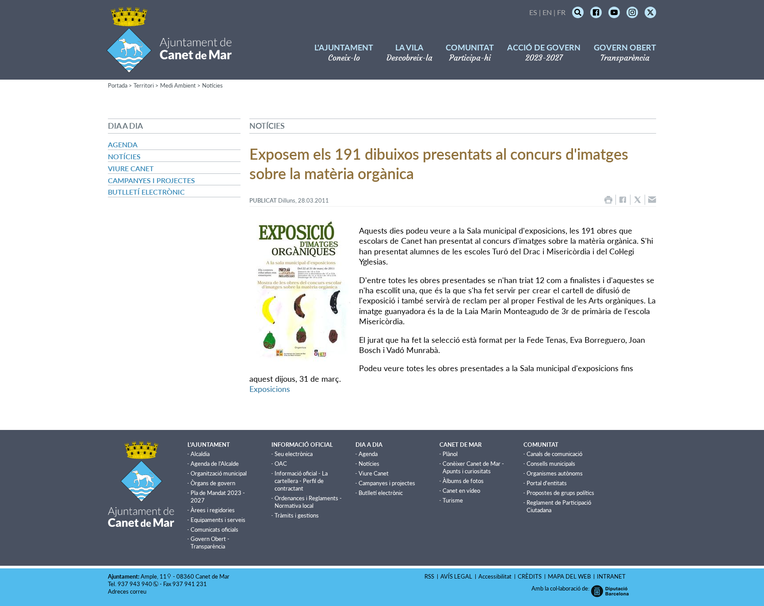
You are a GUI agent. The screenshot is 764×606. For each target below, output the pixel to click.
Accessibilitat (495, 576)
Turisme (453, 500)
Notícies (212, 85)
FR (561, 12)
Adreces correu (128, 591)
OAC (281, 463)
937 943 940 (135, 583)
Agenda (123, 144)
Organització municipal (219, 473)
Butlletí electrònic (146, 192)
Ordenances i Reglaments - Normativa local (308, 502)
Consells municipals (551, 463)
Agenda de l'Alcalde (215, 463)
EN (547, 12)
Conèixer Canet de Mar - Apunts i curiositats (473, 467)
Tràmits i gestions (297, 515)
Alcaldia (200, 453)
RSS (429, 576)
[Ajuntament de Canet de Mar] (169, 67)
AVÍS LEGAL (456, 576)
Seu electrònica (294, 453)
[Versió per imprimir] (608, 200)
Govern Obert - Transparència (210, 542)
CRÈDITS (530, 576)
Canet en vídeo (461, 490)
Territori (144, 85)
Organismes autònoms (555, 473)
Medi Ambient (178, 85)
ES (533, 12)
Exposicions (269, 389)
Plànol (450, 453)
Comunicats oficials (214, 529)
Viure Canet (131, 168)
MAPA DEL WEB (569, 576)
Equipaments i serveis (218, 519)
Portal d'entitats (547, 483)
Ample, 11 (154, 576)
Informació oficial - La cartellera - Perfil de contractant (301, 481)
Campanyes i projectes (151, 180)
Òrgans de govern (213, 483)
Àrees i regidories (213, 510)
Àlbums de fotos (463, 480)
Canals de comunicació (554, 453)
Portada (117, 85)
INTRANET (611, 576)
